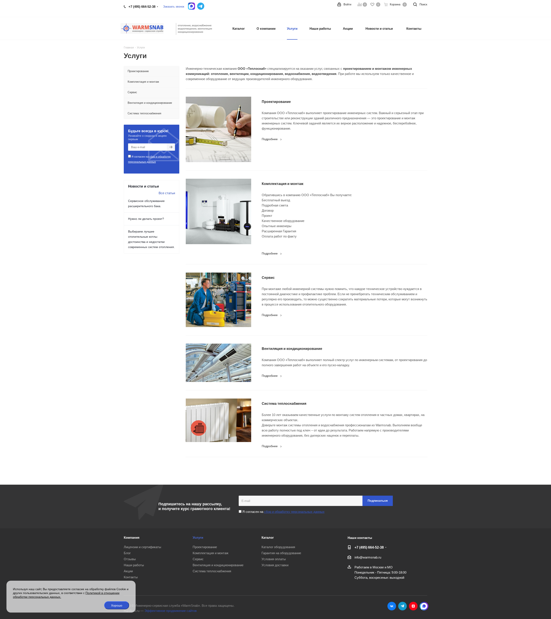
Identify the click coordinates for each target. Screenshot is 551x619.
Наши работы (134, 565)
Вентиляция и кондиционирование (292, 349)
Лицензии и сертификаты (142, 547)
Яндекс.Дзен (413, 606)
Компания (131, 537)
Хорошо (116, 605)
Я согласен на (149, 159)
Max (424, 606)
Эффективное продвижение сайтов (170, 611)
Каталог (268, 537)
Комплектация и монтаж (282, 184)
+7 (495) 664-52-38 (141, 6)
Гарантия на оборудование (281, 553)
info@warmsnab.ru (367, 557)
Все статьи (167, 193)
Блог (127, 553)
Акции (128, 571)
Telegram (402, 606)
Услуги (198, 537)
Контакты (131, 577)
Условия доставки (275, 565)
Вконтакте (391, 606)
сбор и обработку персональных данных (294, 512)
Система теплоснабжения (284, 403)
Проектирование (276, 102)
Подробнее (270, 139)
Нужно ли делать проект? (146, 218)
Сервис (268, 277)
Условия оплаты (274, 559)
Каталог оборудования (278, 547)
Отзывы (130, 559)
